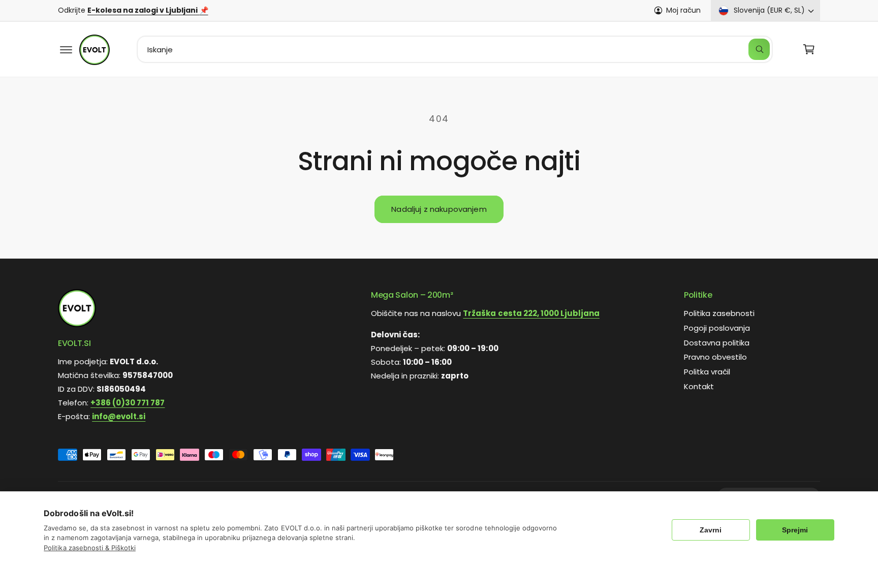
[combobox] (455, 49)
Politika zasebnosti (719, 313)
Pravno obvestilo (715, 357)
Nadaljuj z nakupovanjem (438, 209)
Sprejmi (795, 530)
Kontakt (699, 386)
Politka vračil (707, 371)
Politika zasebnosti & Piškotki (89, 548)
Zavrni (711, 530)
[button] (66, 49)
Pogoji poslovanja (717, 328)
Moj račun (683, 10)
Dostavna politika (716, 342)
